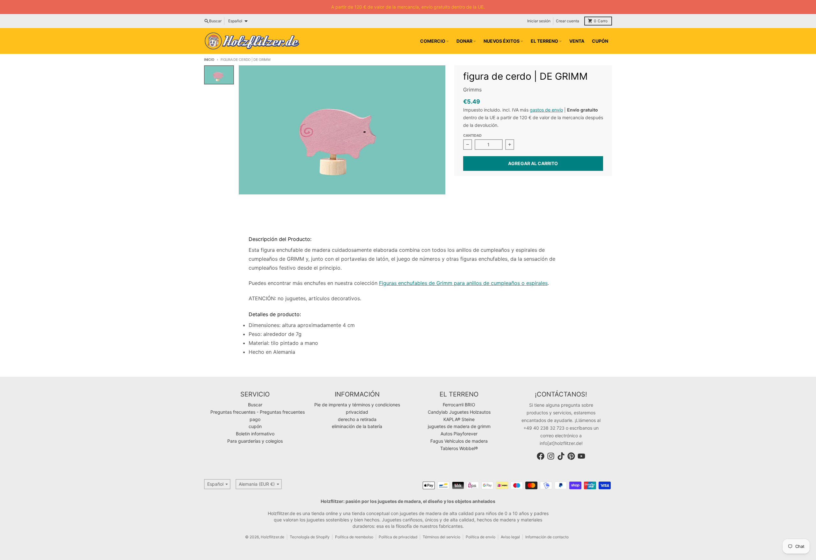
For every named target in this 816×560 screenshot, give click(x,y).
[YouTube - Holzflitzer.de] (581, 456)
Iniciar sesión (538, 20)
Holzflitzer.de (272, 537)
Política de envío (480, 537)
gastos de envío (546, 110)
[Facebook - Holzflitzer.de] (540, 456)
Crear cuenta (567, 20)
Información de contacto (547, 537)
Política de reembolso (354, 537)
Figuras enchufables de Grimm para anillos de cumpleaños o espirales (463, 283)
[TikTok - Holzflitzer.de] (561, 456)
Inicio (209, 59)
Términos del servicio (441, 537)
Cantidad (472, 135)
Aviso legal (510, 537)
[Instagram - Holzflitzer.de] (551, 456)
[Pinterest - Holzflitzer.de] (571, 456)
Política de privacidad (398, 537)
